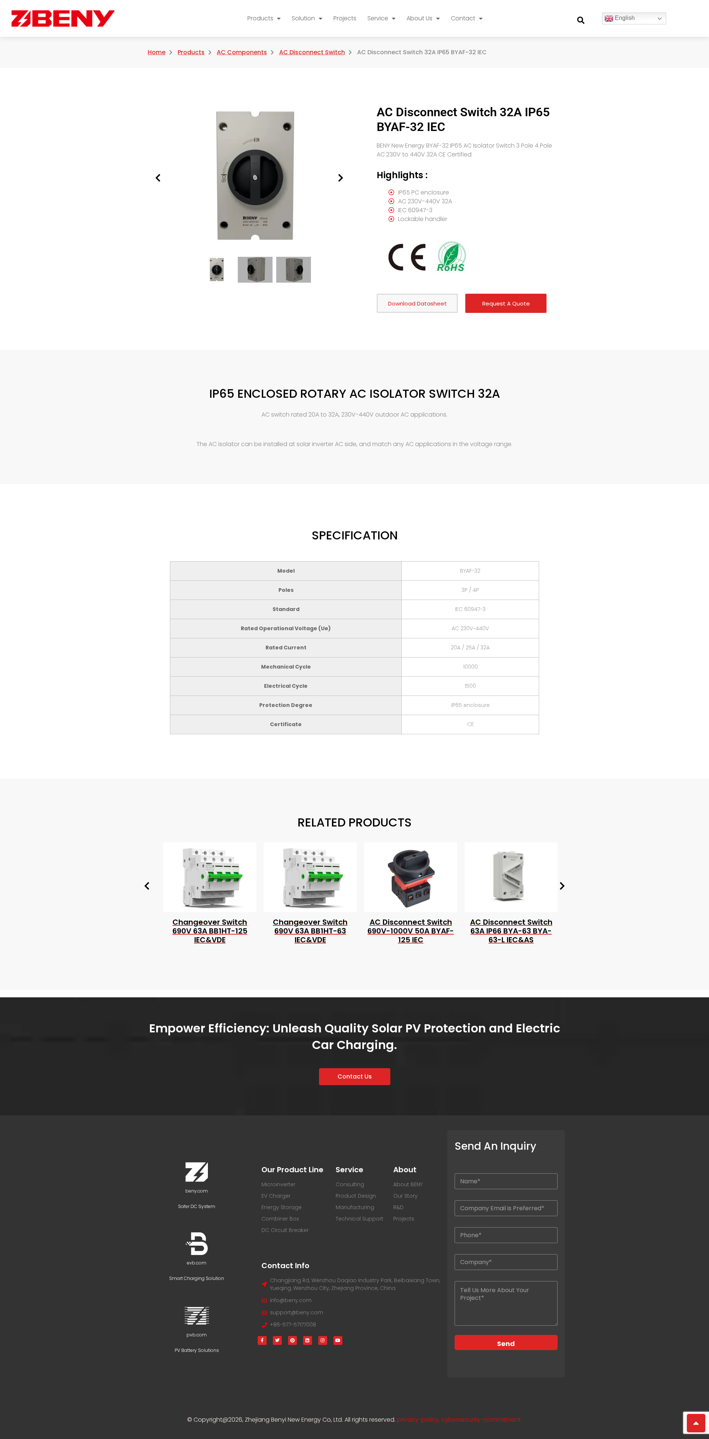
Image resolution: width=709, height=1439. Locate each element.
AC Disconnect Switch (312, 52)
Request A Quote (506, 303)
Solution (303, 18)
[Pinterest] (292, 1340)
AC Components (242, 52)
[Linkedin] (307, 1340)
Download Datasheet (417, 303)
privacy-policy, (419, 1419)
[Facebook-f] (262, 1340)
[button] (581, 20)
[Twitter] (277, 1340)
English (624, 18)
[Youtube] (337, 1340)
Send (506, 1343)
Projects (344, 18)
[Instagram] (322, 1340)
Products (260, 18)
